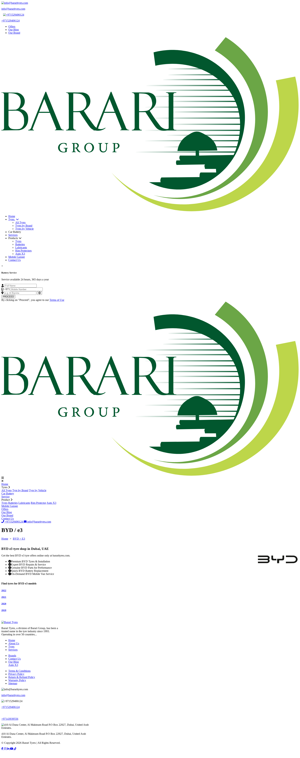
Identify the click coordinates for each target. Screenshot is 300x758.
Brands (12, 655)
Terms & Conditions (19, 670)
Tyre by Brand (20, 490)
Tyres (11, 219)
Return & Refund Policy (21, 677)
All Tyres (20, 222)
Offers (11, 26)
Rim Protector (38, 502)
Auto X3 (20, 253)
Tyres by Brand (23, 225)
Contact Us (14, 260)
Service (5, 496)
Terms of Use (56, 299)
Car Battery (7, 493)
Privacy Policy (16, 674)
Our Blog (13, 29)
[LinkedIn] (8, 748)
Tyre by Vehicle (37, 490)
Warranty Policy (17, 680)
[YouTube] (12, 748)
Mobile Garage (16, 256)
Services (13, 234)
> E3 (22, 538)
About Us (13, 643)
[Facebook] (2, 748)
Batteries (20, 244)
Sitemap (12, 683)
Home (11, 216)
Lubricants (21, 247)
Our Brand (14, 32)
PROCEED (8, 296)
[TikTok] (15, 748)
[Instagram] (5, 748)
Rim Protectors (23, 250)
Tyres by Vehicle (24, 228)
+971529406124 (14, 521)
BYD (16, 538)
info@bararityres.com (39, 521)
